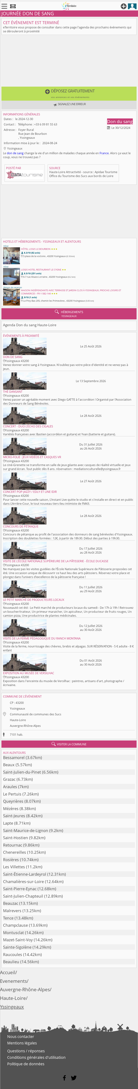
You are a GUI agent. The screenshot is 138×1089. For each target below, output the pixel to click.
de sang (18, 153)
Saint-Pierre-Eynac (19, 888)
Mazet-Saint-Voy (18, 940)
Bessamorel (14, 757)
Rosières (11, 859)
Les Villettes (14, 867)
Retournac (12, 845)
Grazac (9, 779)
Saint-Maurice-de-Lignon (25, 830)
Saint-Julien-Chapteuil (23, 896)
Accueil (7, 972)
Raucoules (12, 954)
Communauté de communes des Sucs (35, 714)
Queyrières (13, 801)
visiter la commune (69, 744)
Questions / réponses (26, 1050)
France (104, 153)
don (9, 153)
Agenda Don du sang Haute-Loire (29, 324)
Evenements (13, 981)
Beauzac (10, 903)
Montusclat (13, 932)
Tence (8, 918)
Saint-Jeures (14, 816)
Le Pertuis (12, 794)
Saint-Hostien (15, 837)
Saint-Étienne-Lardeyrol (24, 874)
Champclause (15, 925)
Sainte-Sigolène (17, 947)
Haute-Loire (18, 720)
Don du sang (120, 121)
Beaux (9, 764)
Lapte (8, 823)
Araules (10, 786)
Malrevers (12, 910)
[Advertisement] (69, 61)
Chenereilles (14, 852)
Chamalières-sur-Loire (23, 881)
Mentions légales (22, 1043)
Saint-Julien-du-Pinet (22, 772)
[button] (69, 94)
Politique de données (25, 1063)
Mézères (11, 808)
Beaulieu (11, 961)
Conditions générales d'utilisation (36, 1057)
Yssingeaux (17, 708)
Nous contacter (20, 1036)
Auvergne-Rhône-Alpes (25, 726)
